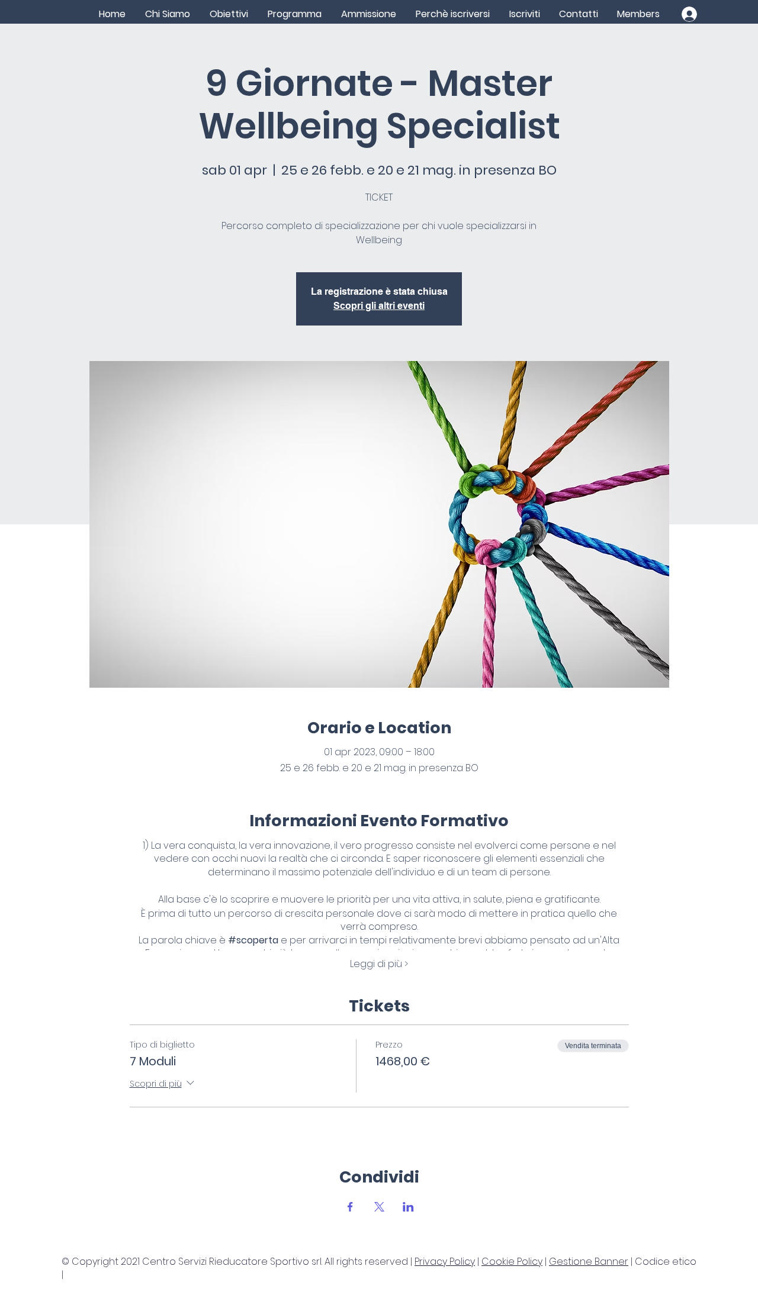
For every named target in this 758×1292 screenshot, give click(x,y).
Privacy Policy (445, 1261)
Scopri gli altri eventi (379, 305)
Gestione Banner (588, 1261)
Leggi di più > (379, 964)
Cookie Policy (511, 1261)
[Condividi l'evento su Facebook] (350, 1207)
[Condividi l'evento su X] (379, 1207)
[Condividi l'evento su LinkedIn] (408, 1207)
